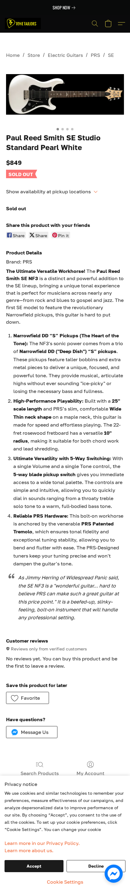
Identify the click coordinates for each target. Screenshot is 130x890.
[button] (24, 24)
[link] (65, 7)
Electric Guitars (65, 55)
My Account (90, 773)
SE (111, 55)
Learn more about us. (29, 850)
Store (34, 55)
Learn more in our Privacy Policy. (42, 843)
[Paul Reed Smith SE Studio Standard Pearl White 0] (65, 94)
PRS (95, 55)
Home (13, 55)
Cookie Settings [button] (65, 882)
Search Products (40, 773)
